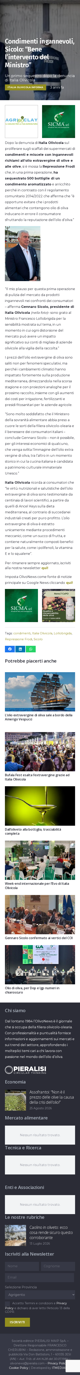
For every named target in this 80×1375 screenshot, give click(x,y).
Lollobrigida (63, 633)
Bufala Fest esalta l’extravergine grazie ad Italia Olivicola (37, 777)
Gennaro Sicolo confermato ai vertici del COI (39, 938)
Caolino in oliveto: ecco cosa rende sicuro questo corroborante (51, 1232)
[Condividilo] (10, 649)
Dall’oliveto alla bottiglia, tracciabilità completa (33, 831)
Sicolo (38, 639)
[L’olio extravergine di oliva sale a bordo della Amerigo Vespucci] (40, 675)
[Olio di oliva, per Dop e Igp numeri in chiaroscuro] (40, 948)
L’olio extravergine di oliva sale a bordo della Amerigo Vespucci (38, 717)
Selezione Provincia (21, 1287)
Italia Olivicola (42, 633)
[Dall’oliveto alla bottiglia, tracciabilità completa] (40, 789)
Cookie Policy (18, 1368)
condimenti (22, 633)
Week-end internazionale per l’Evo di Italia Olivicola (37, 885)
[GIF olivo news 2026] (58, 621)
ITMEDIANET (61, 1368)
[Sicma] (58, 137)
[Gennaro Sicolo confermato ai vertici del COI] (40, 898)
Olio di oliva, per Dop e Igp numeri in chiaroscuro (32, 990)
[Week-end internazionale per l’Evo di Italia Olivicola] (40, 844)
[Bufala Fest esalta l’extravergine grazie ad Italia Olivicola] (40, 735)
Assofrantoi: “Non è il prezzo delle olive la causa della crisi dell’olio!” (52, 1097)
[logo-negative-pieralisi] (25, 1070)
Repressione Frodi (18, 639)
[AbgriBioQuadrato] (21, 137)
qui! (44, 568)
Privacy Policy (57, 1363)
